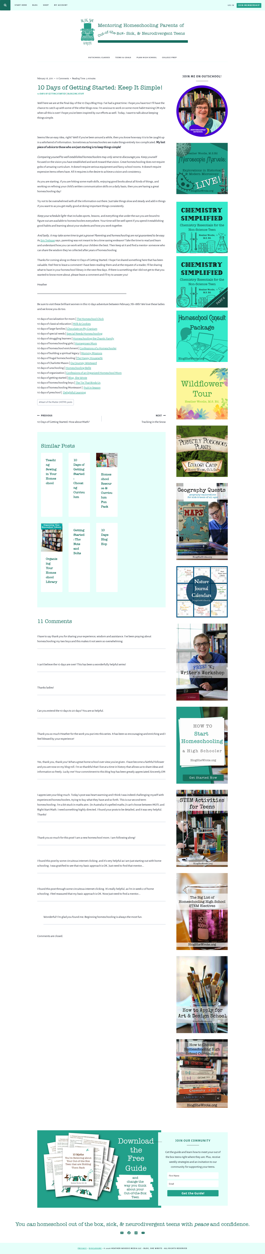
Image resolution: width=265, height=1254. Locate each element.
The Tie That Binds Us (87, 382)
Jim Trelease (48, 240)
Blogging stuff (75, 94)
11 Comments (62, 78)
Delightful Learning (74, 392)
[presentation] (107, 460)
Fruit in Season (92, 387)
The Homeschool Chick (90, 318)
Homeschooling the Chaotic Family (93, 338)
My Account (61, 5)
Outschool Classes (99, 57)
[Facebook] (129, 1233)
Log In (231, 5)
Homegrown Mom (86, 343)
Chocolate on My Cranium (82, 328)
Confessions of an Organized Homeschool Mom (94, 372)
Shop (46, 5)
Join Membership (249, 5)
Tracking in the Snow (154, 418)
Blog (35, 5)
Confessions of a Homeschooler (98, 348)
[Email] (122, 1233)
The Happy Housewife (90, 358)
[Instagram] (136, 1233)
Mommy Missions (91, 353)
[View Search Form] (5, 5)
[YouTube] (143, 1233)
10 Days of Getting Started (51, 94)
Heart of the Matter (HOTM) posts (55, 402)
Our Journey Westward (83, 363)
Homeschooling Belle (78, 367)
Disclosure (95, 1248)
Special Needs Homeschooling (84, 333)
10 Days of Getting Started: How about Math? (63, 418)
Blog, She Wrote (77, 377)
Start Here (21, 5)
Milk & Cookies (82, 323)
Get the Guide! (193, 1193)
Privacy (82, 1248)
